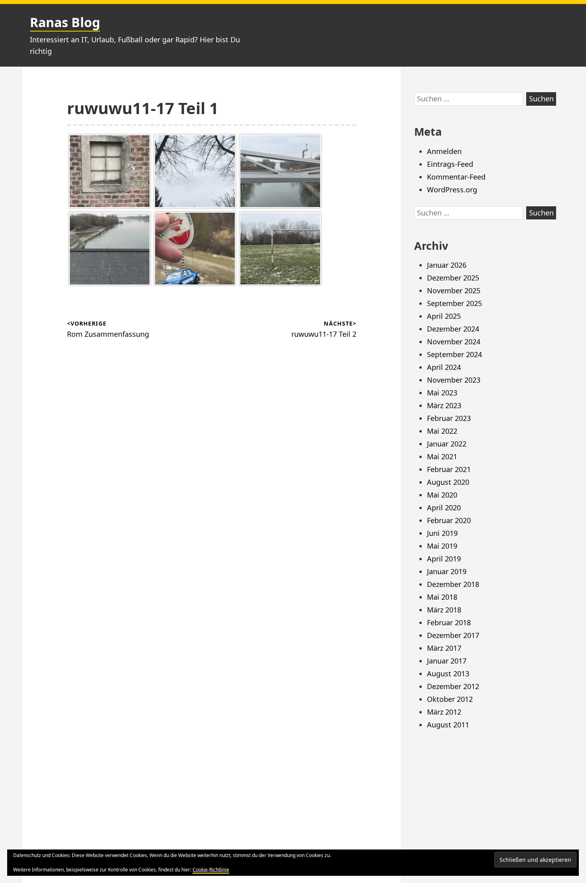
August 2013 (448, 673)
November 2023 (453, 380)
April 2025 (444, 316)
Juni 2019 (442, 533)
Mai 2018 (442, 597)
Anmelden (444, 151)
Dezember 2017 (453, 635)
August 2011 (448, 724)
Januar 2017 (446, 661)
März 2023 (444, 405)
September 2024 (454, 354)
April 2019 (444, 558)
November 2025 (453, 290)
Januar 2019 (446, 571)
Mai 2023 (442, 392)
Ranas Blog (65, 22)
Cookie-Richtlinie (211, 869)
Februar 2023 (449, 418)
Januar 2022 (446, 443)
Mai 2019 (442, 546)
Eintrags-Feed (450, 164)
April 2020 (444, 507)
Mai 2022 (442, 431)
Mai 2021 (442, 456)
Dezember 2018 (453, 584)
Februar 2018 (449, 622)
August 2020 (448, 482)
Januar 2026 (446, 265)
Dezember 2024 (453, 329)
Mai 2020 (442, 495)
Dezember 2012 (453, 686)
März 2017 (444, 648)
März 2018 (444, 609)
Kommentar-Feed (456, 177)
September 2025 (454, 303)
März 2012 (444, 712)
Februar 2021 (449, 469)
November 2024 (453, 341)
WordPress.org (452, 189)
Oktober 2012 (450, 699)
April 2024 (444, 367)
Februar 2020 (449, 520)
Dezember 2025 (453, 277)
